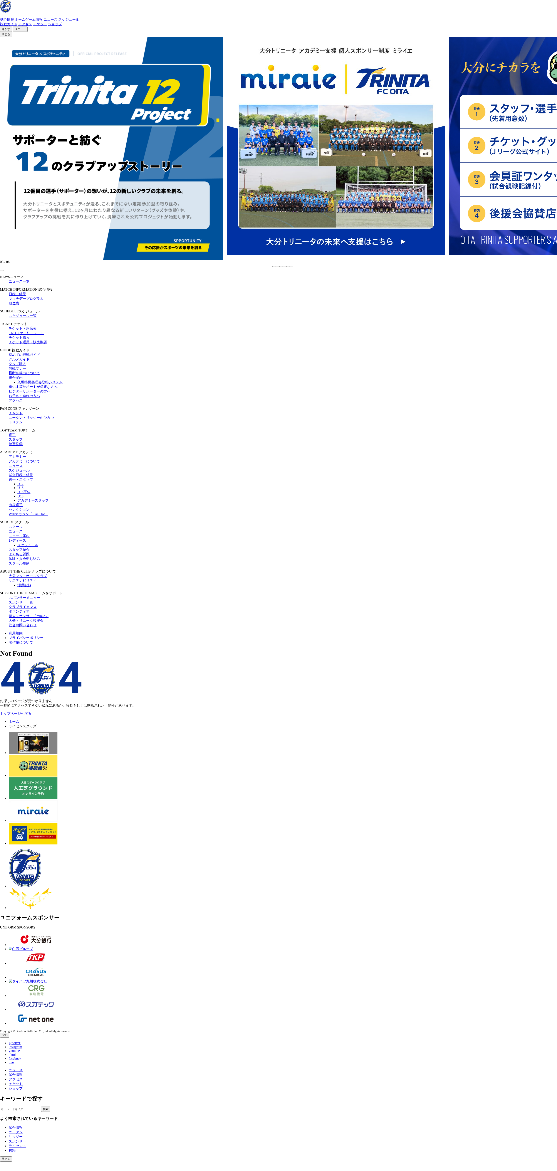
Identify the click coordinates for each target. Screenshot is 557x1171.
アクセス (25, 24)
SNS (5, 1035)
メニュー (20, 29)
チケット (40, 24)
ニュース (50, 19)
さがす (6, 29)
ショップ (55, 24)
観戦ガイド (8, 24)
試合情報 (7, 19)
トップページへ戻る (15, 713)
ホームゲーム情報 (29, 19)
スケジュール (68, 19)
